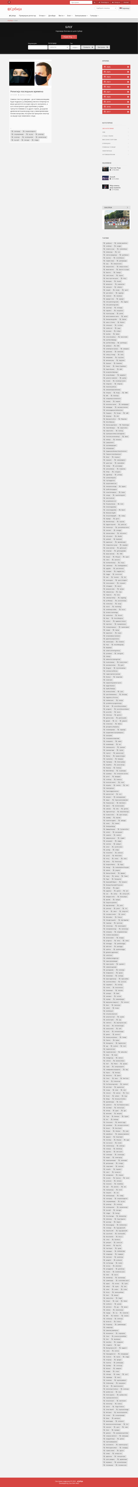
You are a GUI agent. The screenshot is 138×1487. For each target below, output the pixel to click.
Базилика (119, 363)
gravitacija (121, 1269)
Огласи (42, 16)
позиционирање (111, 627)
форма (125, 1063)
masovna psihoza (111, 387)
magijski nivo (120, 571)
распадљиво (109, 970)
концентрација (119, 1415)
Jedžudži (108, 539)
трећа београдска (111, 489)
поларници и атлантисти (113, 398)
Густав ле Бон (124, 829)
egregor (121, 299)
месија (108, 1110)
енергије (108, 551)
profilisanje (109, 600)
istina (118, 940)
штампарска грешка (112, 348)
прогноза (119, 923)
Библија (116, 1119)
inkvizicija (109, 715)
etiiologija (109, 943)
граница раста (110, 747)
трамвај (108, 817)
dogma (126, 302)
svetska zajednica (122, 243)
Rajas (121, 864)
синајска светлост (111, 1436)
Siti (125, 577)
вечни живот (110, 938)
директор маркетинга (112, 639)
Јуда (128, 1140)
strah (107, 706)
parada (119, 1304)
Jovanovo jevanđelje (120, 1336)
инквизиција (109, 744)
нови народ (118, 1157)
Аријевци (109, 647)
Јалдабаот (123, 375)
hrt (126, 908)
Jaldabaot (108, 346)
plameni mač (110, 794)
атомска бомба (110, 691)
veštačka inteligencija (112, 958)
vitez (125, 858)
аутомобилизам (121, 1462)
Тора (107, 1116)
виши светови (110, 554)
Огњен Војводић (111, 516)
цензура (108, 993)
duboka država (110, 533)
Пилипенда (125, 425)
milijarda (119, 384)
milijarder (109, 384)
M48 (126, 392)
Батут (107, 457)
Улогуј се (117, 2)
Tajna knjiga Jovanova (112, 791)
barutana (108, 331)
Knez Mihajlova (118, 618)
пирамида (109, 1377)
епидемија (109, 1254)
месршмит (109, 841)
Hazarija (108, 768)
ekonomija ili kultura (112, 1389)
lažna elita (124, 1052)
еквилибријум (120, 999)
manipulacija (109, 1190)
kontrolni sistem (110, 782)
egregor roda (110, 299)
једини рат (109, 542)
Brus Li (120, 1236)
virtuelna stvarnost (111, 1014)
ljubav (117, 1040)
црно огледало (122, 580)
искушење (120, 310)
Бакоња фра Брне (111, 425)
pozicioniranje (122, 600)
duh (124, 1090)
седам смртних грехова (113, 674)
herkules (118, 439)
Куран (126, 1116)
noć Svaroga (109, 1263)
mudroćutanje (110, 662)
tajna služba (125, 979)
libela (125, 1301)
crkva (107, 1239)
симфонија (109, 1327)
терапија (108, 923)
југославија (118, 466)
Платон (108, 1040)
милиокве (120, 351)
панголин (109, 1257)
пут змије (109, 1107)
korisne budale (119, 806)
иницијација (124, 1354)
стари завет (109, 1166)
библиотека (122, 1225)
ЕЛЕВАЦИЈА (106, 143)
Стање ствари (107, 136)
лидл (118, 1345)
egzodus (108, 1151)
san (107, 911)
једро (117, 888)
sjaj (107, 1046)
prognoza (109, 940)
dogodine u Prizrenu (112, 697)
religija (36, 140)
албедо (108, 888)
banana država (120, 1061)
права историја (120, 756)
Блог (69, 16)
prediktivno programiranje (114, 703)
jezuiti (108, 855)
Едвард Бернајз (110, 829)
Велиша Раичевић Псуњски (114, 885)
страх (107, 1066)
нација (108, 630)
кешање (117, 457)
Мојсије (119, 1140)
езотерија (17, 131)
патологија (125, 929)
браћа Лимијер (110, 688)
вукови (108, 899)
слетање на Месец (111, 671)
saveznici (117, 559)
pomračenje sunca (123, 527)
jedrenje (108, 908)
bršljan (119, 331)
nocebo (108, 1178)
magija (108, 574)
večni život (109, 955)
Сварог (119, 1222)
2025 (109, 72)
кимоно (108, 1245)
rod (119, 252)
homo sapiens (110, 1395)
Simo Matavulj (110, 422)
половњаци (109, 1465)
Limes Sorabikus (110, 337)
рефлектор (121, 284)
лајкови (118, 817)
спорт (117, 1371)
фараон (108, 1137)
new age (26, 140)
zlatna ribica (109, 1298)
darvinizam (122, 1401)
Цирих (123, 486)
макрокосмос (110, 266)
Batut (126, 436)
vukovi (123, 914)
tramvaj (120, 430)
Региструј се (105, 2)
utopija (108, 495)
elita (117, 809)
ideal (107, 1274)
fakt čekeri (122, 803)
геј (116, 1313)
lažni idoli (108, 946)
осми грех (109, 680)
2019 (109, 102)
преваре (116, 1430)
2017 (109, 112)
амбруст (118, 844)
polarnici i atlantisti (111, 378)
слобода (120, 976)
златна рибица (119, 1292)
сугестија (109, 307)
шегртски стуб (110, 1017)
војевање (109, 1462)
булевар (108, 1365)
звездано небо (110, 896)
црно (117, 1427)
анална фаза (109, 641)
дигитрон (117, 1418)
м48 (127, 413)
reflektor (119, 287)
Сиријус (118, 272)
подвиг (122, 838)
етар (120, 592)
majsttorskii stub (111, 1052)
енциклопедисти (30, 131)
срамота (108, 835)
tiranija (121, 700)
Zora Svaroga (110, 1216)
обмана (121, 1175)
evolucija (126, 1389)
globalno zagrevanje (112, 952)
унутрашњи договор (122, 1433)
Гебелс (119, 1321)
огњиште (122, 583)
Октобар (108, 1140)
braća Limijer (123, 662)
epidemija (120, 1257)
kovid (120, 1190)
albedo (108, 870)
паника (108, 401)
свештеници (119, 1310)
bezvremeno (119, 987)
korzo (123, 609)
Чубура (118, 899)
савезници (109, 565)
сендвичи (109, 1345)
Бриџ (107, 1418)
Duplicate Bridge (123, 1409)
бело (107, 1430)
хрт (127, 891)
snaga (127, 1357)
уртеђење (125, 255)
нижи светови (110, 548)
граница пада (110, 750)
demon (120, 1058)
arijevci (108, 621)
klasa (107, 1055)
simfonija (120, 1318)
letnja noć (125, 911)
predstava (109, 653)
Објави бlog (67, 37)
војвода (108, 518)
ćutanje (108, 656)
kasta (115, 1055)
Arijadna (108, 785)
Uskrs (107, 559)
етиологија (109, 926)
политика (109, 1380)
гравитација (109, 1280)
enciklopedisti (29, 137)
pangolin (108, 1260)
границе (122, 747)
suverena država (111, 981)
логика (108, 1415)
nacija (119, 603)
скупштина (109, 759)
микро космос (123, 266)
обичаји (108, 1374)
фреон (122, 1450)
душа (116, 1110)
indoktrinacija (110, 1146)
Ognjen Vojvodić (110, 524)
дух (125, 1110)
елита (107, 823)
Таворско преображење (113, 454)
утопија (119, 474)
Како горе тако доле (112, 278)
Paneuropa (118, 861)
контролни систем (122, 773)
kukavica (119, 779)
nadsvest (108, 296)
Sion (107, 1339)
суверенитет (110, 442)
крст (126, 1374)
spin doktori (109, 293)
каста (107, 1031)
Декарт (116, 1295)
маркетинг (109, 633)
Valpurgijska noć (110, 1354)
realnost (125, 1084)
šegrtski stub (122, 1043)
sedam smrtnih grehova (113, 650)
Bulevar (108, 1368)
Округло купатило (111, 902)
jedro (121, 905)
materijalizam (110, 788)
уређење (109, 243)
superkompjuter (120, 495)
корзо (119, 633)
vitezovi (108, 1093)
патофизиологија (111, 929)
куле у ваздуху (110, 1459)
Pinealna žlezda (110, 504)
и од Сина (121, 357)
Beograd (108, 668)
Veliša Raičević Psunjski (122, 867)
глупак (121, 750)
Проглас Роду (115, 168)
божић (119, 281)
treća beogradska (111, 507)
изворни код (109, 592)
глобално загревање (112, 935)
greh (122, 665)
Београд (124, 694)
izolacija (108, 1148)
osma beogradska (111, 510)
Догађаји (51, 16)
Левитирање (107, 151)
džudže (120, 536)
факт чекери (123, 814)
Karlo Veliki (124, 337)
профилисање (121, 624)
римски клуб (119, 753)
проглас (108, 258)
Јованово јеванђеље (112, 1330)
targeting (123, 598)
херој (107, 876)
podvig (108, 850)
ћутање (108, 677)
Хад (127, 1069)
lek (125, 1187)
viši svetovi (109, 536)
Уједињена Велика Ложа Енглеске (116, 451)
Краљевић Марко (111, 882)
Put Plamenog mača (112, 1084)
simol (107, 847)
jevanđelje (109, 1125)
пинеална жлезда (111, 486)
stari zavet (119, 1151)
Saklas (117, 334)
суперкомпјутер (111, 477)
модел (108, 1157)
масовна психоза (123, 407)
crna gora (117, 472)
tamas (108, 861)
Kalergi (108, 867)
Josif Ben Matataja (111, 340)
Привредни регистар (27, 16)
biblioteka (109, 1219)
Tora (127, 1093)
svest (127, 1178)
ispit (107, 1187)
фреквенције (122, 542)
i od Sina (119, 325)
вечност (117, 1034)
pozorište (109, 712)
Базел (123, 492)
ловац (118, 1374)
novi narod (109, 1143)
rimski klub (109, 724)
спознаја (108, 1228)
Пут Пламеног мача (122, 1105)
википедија (109, 1421)
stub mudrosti (110, 498)
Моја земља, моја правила (115, 187)
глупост (108, 753)
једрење (108, 891)
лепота (117, 1351)
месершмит (118, 832)
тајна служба (110, 964)
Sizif (107, 1063)
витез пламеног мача (112, 316)
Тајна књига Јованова (121, 800)
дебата (122, 1439)
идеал (108, 1283)
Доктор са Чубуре (25, 95)
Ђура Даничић (121, 1228)
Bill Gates (108, 1412)
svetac (116, 858)
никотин (108, 1427)
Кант (107, 1295)
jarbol (118, 908)
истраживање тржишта (113, 636)
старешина (121, 1333)
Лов (103, 132)
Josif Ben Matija (110, 343)
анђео (108, 1286)
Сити (118, 595)
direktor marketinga (112, 612)
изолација (124, 1160)
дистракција (109, 1163)
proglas (119, 246)
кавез (119, 741)
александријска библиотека (114, 410)
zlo (116, 721)
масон (116, 1274)
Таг (71, 43)
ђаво (117, 993)
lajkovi (108, 806)
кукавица (108, 773)
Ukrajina (108, 392)
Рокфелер (109, 1324)
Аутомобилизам (108, 154)
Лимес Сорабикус (120, 366)
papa (119, 328)
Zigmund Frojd (110, 811)
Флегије (117, 1072)
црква (119, 1248)
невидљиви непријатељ (113, 1069)
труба (116, 1286)
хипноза (120, 1166)
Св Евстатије (109, 1383)
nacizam (108, 530)
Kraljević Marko (110, 864)
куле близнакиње (111, 694)
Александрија (110, 1225)
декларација (123, 261)
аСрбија (10, 20)
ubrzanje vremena (123, 1125)
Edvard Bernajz (124, 811)
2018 (109, 107)
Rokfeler (116, 1316)
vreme (108, 987)
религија (40, 134)
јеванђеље (109, 1134)
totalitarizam (109, 700)
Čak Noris (117, 1239)
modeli (108, 381)
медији (108, 1371)
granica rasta (109, 718)
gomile (126, 809)
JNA (107, 395)
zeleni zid (119, 1242)
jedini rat (123, 524)
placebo (116, 1187)
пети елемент (110, 583)
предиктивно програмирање (114, 732)
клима (108, 1453)
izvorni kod (118, 574)
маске (119, 586)
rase (119, 1392)
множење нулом (111, 404)
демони (108, 1433)
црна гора (109, 463)
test (127, 785)
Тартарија (109, 762)
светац (117, 876)
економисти (109, 1444)
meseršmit (109, 852)
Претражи (101, 47)
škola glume (109, 1043)
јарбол (119, 891)
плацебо (108, 1192)
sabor (115, 911)
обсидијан (109, 586)
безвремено (109, 973)
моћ (120, 1028)
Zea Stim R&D (74, 1483)
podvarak (119, 1260)
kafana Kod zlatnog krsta (113, 659)
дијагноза (109, 1456)
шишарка (126, 348)
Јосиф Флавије (110, 375)
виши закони (110, 269)
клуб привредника (111, 1441)
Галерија (93, 16)
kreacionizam (110, 1401)
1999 (121, 554)
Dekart (108, 1301)
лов (107, 1386)
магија (122, 589)
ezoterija (16, 137)
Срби (126, 1283)
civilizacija (109, 1318)
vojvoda (122, 521)
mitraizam (109, 325)
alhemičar (118, 1266)
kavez (118, 712)
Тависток (108, 595)
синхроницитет (119, 1066)
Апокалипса (109, 1333)
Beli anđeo (109, 917)
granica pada (122, 718)
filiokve (122, 322)
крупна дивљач (121, 1380)
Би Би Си (108, 1321)
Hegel (120, 1298)
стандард (125, 1447)
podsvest (108, 1181)
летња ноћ (126, 894)
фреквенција (110, 1102)
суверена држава (111, 967)
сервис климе (110, 1450)
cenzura (126, 1002)
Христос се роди (124, 269)
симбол (118, 835)
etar (107, 577)
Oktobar (118, 1131)
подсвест (118, 1169)
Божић (112, 177)
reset (122, 782)
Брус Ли (118, 1245)
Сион (107, 1336)
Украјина (108, 413)
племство (125, 1313)
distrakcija (119, 1148)
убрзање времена (123, 1134)
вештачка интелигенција (113, 1424)
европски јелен (118, 1386)
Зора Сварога (121, 1219)
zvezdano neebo (111, 914)
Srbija (107, 472)
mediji (117, 290)
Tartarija (118, 768)
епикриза (109, 932)
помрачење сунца (111, 545)
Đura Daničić (109, 1236)
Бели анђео (123, 896)
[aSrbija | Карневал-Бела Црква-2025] (116, 219)
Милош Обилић (110, 873)
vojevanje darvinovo (112, 1398)
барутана (121, 360)
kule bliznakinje (120, 668)
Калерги (124, 882)
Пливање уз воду (109, 147)
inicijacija (108, 1359)
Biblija (108, 1099)
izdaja (117, 850)
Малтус (108, 756)
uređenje (108, 246)
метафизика (109, 1175)
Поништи (86, 47)
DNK (118, 346)
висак (125, 1307)
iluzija (117, 1008)
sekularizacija (42, 137)
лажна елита (109, 1028)
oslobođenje (123, 249)
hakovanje (117, 1005)
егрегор (108, 1362)
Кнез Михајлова (118, 644)
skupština (108, 765)
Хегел (107, 1292)
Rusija (118, 392)
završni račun (118, 847)
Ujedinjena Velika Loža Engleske (115, 433)
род (107, 263)
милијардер (125, 404)
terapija (121, 938)
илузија (108, 999)
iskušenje (119, 296)
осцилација (122, 770)
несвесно (117, 1172)
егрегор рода (110, 313)
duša (116, 1090)
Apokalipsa (117, 1339)
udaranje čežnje (110, 598)
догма (121, 313)
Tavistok (116, 577)
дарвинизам (123, 1459)
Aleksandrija (122, 1216)
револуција (119, 1362)
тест (120, 794)
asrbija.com (118, 1453)
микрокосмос (118, 263)
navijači (108, 290)
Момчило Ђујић (110, 513)
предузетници (110, 1439)
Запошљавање (80, 16)
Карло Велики (110, 369)
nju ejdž (16, 140)
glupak (108, 721)
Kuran (108, 1096)
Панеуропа (117, 879)
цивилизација (121, 1324)
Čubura (120, 917)
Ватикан (116, 1116)
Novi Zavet (118, 1128)
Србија (108, 466)
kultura (120, 1403)
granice (119, 715)
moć (124, 1046)
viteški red (109, 328)
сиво (126, 1427)
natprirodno (123, 428)
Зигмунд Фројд (110, 826)
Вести (61, 16)
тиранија (122, 729)
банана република (111, 1037)
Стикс (107, 1078)
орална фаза (125, 627)
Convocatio (109, 1122)
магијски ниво (110, 589)
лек (118, 1192)
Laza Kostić (109, 1233)
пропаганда (121, 1277)
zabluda (108, 809)
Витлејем (108, 281)
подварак (120, 1254)
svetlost (115, 1046)
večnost (108, 1061)
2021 (109, 92)
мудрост (124, 1348)
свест (107, 1172)
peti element (120, 568)
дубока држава (121, 551)
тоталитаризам (110, 729)
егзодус (121, 1163)
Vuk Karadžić (121, 1233)
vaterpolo (109, 287)
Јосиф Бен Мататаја (112, 372)
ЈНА (118, 416)
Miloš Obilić (118, 855)
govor (117, 518)
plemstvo (108, 1307)
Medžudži (119, 539)
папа (122, 354)
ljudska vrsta (123, 1395)
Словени (121, 641)
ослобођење (120, 258)
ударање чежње (121, 621)
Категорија (52, 43)
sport (126, 290)
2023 (109, 82)
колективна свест (123, 1280)
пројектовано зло (111, 483)
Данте (119, 1075)
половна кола (122, 1465)
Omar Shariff (109, 1409)
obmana (119, 1181)
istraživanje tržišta (111, 609)
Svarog (117, 1213)
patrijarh (108, 1242)
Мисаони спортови (109, 139)
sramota (108, 844)
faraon (108, 1128)
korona (108, 1266)
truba (125, 1289)
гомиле (117, 823)
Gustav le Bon (110, 814)
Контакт (126, 2)
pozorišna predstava (120, 706)
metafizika (120, 1184)
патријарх (109, 1251)
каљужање (122, 1383)
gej (118, 1307)
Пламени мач (110, 803)
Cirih (121, 504)
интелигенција (119, 1025)
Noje (107, 618)
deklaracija (109, 252)
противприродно (111, 445)
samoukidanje (110, 469)
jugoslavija (109, 474)
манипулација (110, 1195)
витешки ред (110, 360)
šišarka (124, 319)
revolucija (119, 1365)
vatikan (117, 1096)
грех (121, 691)
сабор (115, 894)
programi (108, 709)
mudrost (108, 1357)
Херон (108, 1072)
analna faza (109, 615)
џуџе (127, 557)
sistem (108, 1008)
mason (108, 1272)
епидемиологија (122, 932)
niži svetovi (123, 533)
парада (108, 1313)
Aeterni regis (121, 1122)
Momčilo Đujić (110, 521)
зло (120, 744)
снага (107, 1351)
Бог (107, 1119)
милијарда (109, 407)
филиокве (109, 351)
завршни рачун (110, 838)
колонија (121, 970)
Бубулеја (108, 416)
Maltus (120, 724)
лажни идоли (122, 926)
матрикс (108, 797)
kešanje (108, 439)
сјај (120, 1020)
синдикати (120, 1342)
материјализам (120, 797)
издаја (119, 841)
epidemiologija (120, 949)
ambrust (120, 852)
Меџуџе (117, 557)
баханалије (109, 976)
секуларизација (18, 134)
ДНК (121, 369)
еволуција (125, 1436)
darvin (108, 1406)
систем (119, 996)
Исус (124, 278)
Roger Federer (119, 1406)
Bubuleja (115, 395)
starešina (108, 1342)
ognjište (108, 568)
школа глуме (110, 1020)
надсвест (108, 310)
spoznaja (108, 1222)
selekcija (121, 1146)
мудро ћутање (110, 685)
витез (125, 316)
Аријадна (117, 776)
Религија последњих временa (26, 91)
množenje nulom (120, 381)
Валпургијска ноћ (111, 1348)
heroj (107, 858)
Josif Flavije (123, 343)
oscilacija (108, 779)
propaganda (109, 1269)
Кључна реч (32, 43)
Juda (127, 1131)
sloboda (120, 990)
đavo (107, 1005)
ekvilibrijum (109, 1011)
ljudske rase (109, 1392)
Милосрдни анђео (111, 1447)
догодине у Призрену (112, 727)
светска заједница (111, 255)
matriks (118, 785)
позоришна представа (112, 738)
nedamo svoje (110, 249)
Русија (119, 413)
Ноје (107, 644)
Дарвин (123, 873)
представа (119, 677)
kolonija (120, 984)
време (121, 973)
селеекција (120, 1154)
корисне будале (111, 820)
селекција (109, 1154)
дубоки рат (123, 548)
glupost (124, 721)
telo (107, 1081)
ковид (121, 1195)
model (120, 1143)
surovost (123, 981)
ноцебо (108, 1169)
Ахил (116, 1078)
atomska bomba (110, 665)
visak (116, 1301)
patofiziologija (121, 943)
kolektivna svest (120, 1272)
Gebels (126, 1316)
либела (108, 1310)
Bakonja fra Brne (111, 419)
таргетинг (109, 624)
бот (127, 1424)
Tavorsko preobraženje (113, 436)
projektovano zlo (111, 501)
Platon (116, 1063)
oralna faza (109, 603)
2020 (109, 97)
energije (118, 530)
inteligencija (109, 1058)
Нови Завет (119, 1137)
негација (119, 307)
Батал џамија (121, 762)
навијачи (118, 1368)
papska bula (120, 1087)
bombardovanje (110, 562)
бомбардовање (122, 565)
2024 (109, 77)
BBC (107, 1316)
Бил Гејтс (126, 1078)
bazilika (108, 334)
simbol (108, 832)
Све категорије (108, 128)
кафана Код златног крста (113, 683)
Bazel (123, 510)
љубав (122, 1017)
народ (117, 630)
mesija (108, 1090)
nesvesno (109, 1184)
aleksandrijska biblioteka (113, 389)
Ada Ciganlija (124, 920)
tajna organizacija (111, 979)
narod (108, 606)
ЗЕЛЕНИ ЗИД (121, 1251)
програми (109, 735)
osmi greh (120, 653)
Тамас (126, 876)
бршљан (108, 363)
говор (123, 516)
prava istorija (120, 765)
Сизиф (124, 1037)
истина (117, 1283)
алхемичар (109, 1277)
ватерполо (109, 284)
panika (124, 378)
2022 (109, 87)
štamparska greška (111, 319)
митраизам (109, 357)
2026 (109, 67)
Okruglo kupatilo (111, 920)
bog (126, 1096)
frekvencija (117, 1081)
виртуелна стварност (112, 1002)
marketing (118, 606)
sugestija (120, 293)
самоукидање (121, 460)
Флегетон (109, 1075)
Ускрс (122, 562)
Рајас (107, 879)
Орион (121, 275)
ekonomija (109, 1403)
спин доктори (121, 1456)
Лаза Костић (109, 1230)
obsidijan (108, 571)
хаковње (108, 996)
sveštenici (109, 1304)
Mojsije (108, 1131)
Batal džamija (110, 770)
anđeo (116, 1289)
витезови (108, 1113)
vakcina (118, 1093)
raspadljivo (109, 984)
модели (118, 401)
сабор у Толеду (110, 354)
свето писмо (110, 275)
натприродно (110, 448)
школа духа (109, 580)
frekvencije (109, 527)
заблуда (123, 820)
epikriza (108, 949)
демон (108, 1034)
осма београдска (111, 492)
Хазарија (120, 759)
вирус (108, 800)
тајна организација (111, 961)
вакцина (119, 1113)
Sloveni (120, 615)
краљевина (120, 463)
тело (120, 1102)
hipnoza (118, 1178)
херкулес (109, 460)
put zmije (109, 1087)
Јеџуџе (108, 557)
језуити (117, 870)
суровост (121, 964)
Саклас (108, 366)
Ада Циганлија (110, 905)
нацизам (124, 545)
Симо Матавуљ (110, 428)
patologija (119, 946)
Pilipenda (123, 419)
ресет (108, 776)
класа (107, 1025)
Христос (108, 272)
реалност (109, 1105)
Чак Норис (109, 1248)
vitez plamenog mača (112, 302)
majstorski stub (110, 1049)
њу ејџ (31, 134)
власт (118, 1377)
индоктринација (111, 1160)
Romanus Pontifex (120, 1099)
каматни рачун (123, 1444)
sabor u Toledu (110, 322)
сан (107, 894)
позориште (109, 741)
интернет (121, 1421)
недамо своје (110, 261)
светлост (108, 1022)
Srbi (125, 1286)
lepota (118, 1357)
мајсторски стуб (121, 1022)
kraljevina (122, 469)
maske (120, 1263)
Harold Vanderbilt (122, 1412)
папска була (120, 1107)
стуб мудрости (110, 480)
